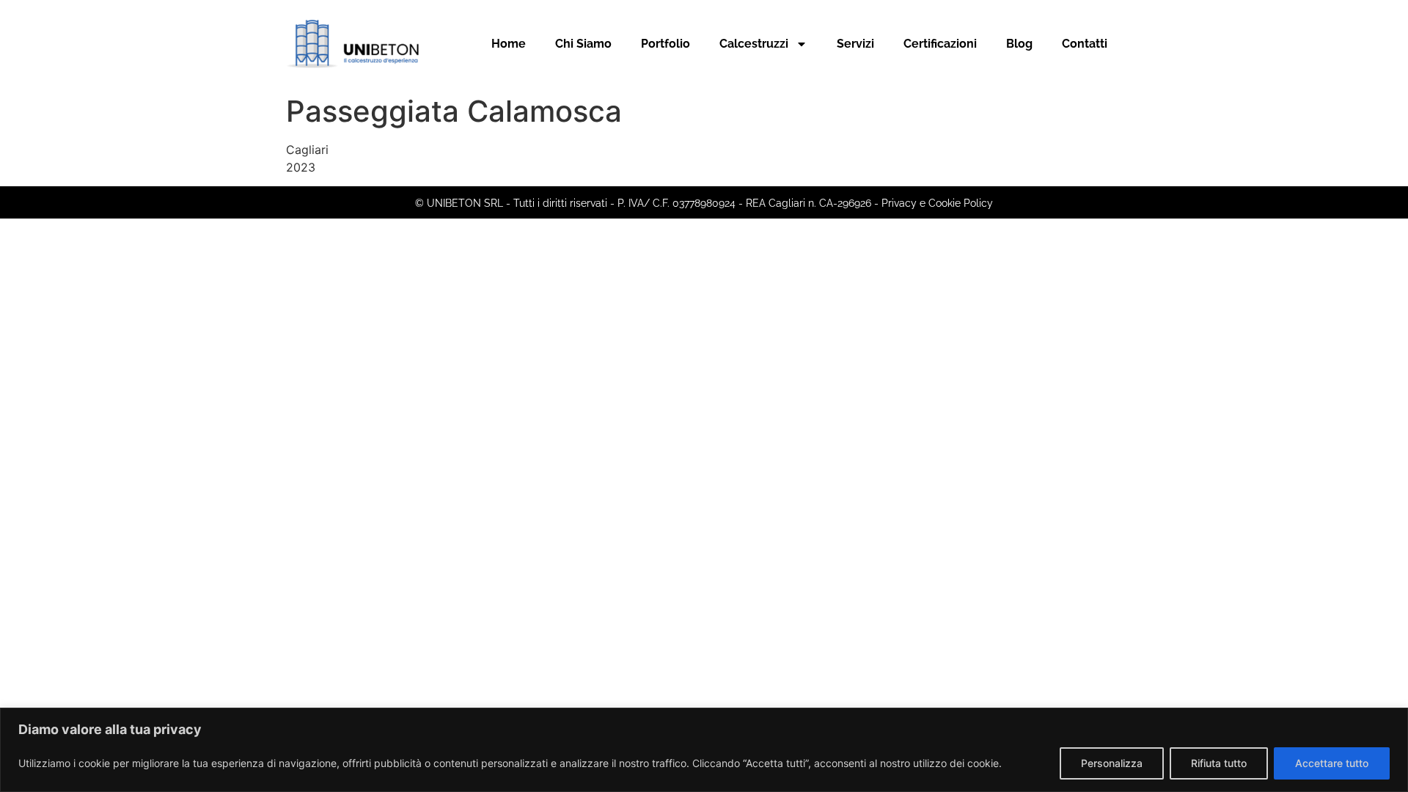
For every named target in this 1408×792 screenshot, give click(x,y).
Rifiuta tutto (1219, 763)
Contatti (1084, 44)
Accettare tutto (1331, 763)
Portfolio (665, 44)
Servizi (855, 44)
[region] (704, 750)
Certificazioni (940, 44)
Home (508, 44)
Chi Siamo (583, 44)
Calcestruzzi (753, 44)
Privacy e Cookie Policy (937, 203)
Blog (1019, 44)
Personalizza (1112, 763)
